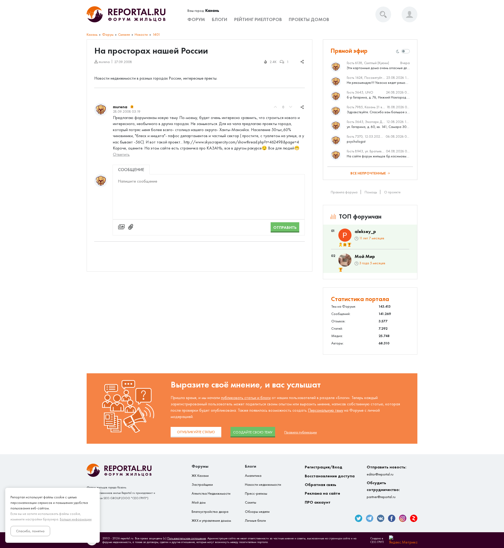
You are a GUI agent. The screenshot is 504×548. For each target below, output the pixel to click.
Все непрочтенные (368, 173)
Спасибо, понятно (30, 531)
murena (120, 106)
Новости (141, 34)
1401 (156, 34)
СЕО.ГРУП (377, 542)
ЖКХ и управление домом (211, 520)
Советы (250, 502)
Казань (92, 34)
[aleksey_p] (344, 235)
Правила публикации (300, 432)
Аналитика (253, 475)
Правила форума (344, 192)
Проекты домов (309, 19)
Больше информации (76, 519)
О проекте (392, 192)
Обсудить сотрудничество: (383, 489)
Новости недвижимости (263, 484)
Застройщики (202, 484)
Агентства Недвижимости (211, 493)
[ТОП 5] (349, 245)
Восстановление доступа (330, 475)
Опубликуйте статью (196, 432)
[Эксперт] (132, 107)
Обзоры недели (257, 511)
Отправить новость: (386, 470)
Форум (196, 19)
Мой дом (199, 502)
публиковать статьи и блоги (246, 397)
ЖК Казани (200, 475)
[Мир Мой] (344, 260)
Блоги (219, 19)
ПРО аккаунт (317, 502)
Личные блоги (255, 520)
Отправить (285, 227)
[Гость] (100, 180)
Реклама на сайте (322, 493)
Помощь (371, 192)
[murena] (100, 109)
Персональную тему (325, 410)
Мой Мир (365, 256)
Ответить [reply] (121, 154)
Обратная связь (320, 484)
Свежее (124, 34)
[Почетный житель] (340, 245)
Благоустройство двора (210, 511)
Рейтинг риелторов (258, 19)
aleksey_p (365, 231)
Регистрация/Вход (323, 466)
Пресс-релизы (256, 493)
